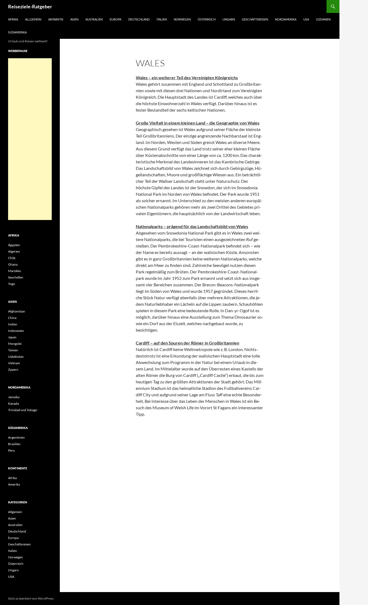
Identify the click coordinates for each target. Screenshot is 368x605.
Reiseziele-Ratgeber (30, 6)
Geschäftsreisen (255, 19)
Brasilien (14, 444)
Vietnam (14, 363)
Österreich (207, 19)
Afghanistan (16, 311)
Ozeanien (323, 19)
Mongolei (15, 344)
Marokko (14, 271)
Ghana (13, 264)
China (12, 318)
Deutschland (139, 19)
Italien (162, 19)
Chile (11, 258)
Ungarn (229, 19)
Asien (74, 19)
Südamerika (17, 32)
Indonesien (16, 331)
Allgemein (33, 19)
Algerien (14, 251)
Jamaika (13, 397)
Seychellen (15, 277)
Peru (11, 450)
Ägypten (14, 245)
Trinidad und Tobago (22, 410)
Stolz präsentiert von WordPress (31, 598)
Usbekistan (16, 357)
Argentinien (16, 437)
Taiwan (13, 350)
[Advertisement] (30, 139)
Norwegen (182, 19)
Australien (94, 19)
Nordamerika (285, 19)
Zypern (13, 369)
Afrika (13, 19)
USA (306, 19)
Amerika (14, 484)
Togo (11, 284)
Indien (12, 324)
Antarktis (55, 19)
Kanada (13, 403)
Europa (115, 19)
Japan (12, 337)
